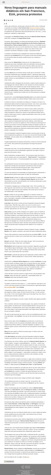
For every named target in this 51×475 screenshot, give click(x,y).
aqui (28, 457)
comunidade (10, 287)
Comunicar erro (9, 461)
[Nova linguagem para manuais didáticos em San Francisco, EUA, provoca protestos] (12, 20)
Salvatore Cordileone (35, 28)
